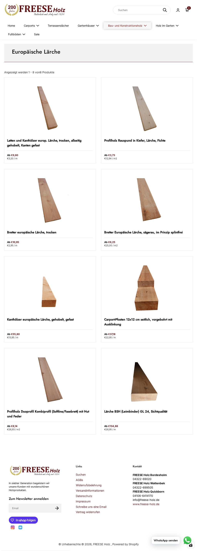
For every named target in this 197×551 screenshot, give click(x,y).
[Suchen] (165, 10)
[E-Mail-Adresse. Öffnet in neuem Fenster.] (20, 527)
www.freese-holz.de (146, 504)
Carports (29, 25)
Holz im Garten (165, 25)
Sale (36, 34)
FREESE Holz (102, 544)
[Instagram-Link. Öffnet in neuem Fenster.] (13, 527)
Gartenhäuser (86, 25)
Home (11, 25)
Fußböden (14, 34)
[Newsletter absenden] (57, 508)
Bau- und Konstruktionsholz (125, 25)
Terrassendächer (58, 25)
